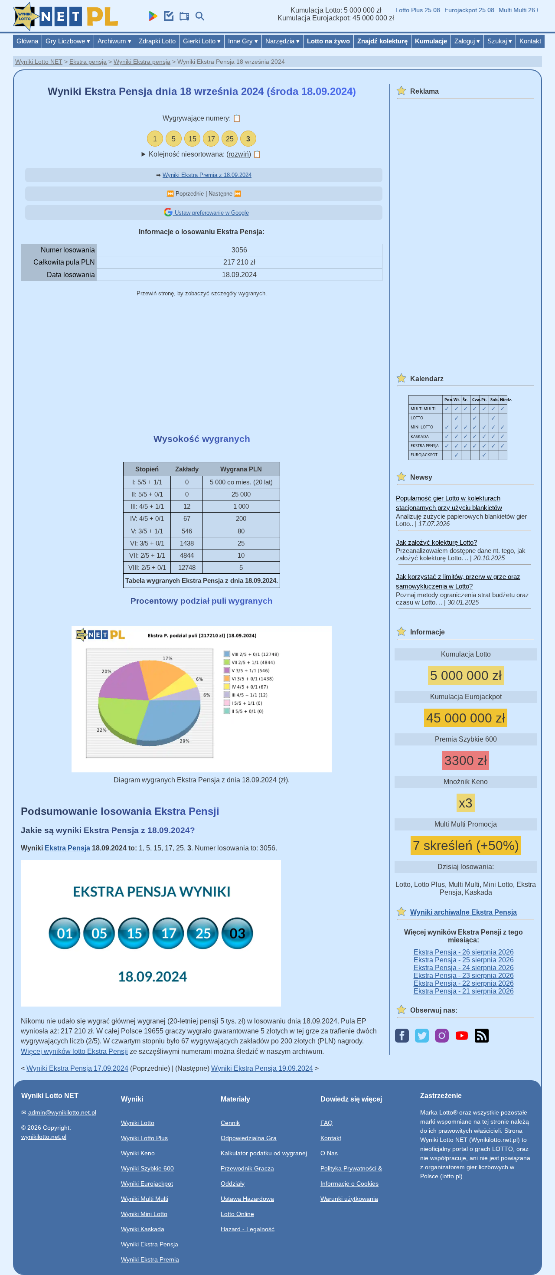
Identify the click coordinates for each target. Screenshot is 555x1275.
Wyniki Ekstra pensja (142, 61)
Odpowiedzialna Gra (249, 1137)
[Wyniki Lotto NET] (65, 29)
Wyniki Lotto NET (38, 61)
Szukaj (499, 41)
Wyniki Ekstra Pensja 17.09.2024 (77, 1068)
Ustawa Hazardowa (247, 1198)
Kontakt (530, 41)
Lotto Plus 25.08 (407, 10)
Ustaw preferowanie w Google (211, 212)
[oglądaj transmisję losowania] (182, 18)
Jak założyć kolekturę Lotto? (436, 542)
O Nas (329, 1153)
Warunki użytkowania (349, 1198)
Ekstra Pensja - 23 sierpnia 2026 (464, 975)
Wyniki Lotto (137, 1122)
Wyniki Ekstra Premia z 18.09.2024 (207, 175)
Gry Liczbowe (68, 41)
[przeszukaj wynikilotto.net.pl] (198, 18)
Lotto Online (237, 1213)
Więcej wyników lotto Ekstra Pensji (74, 1051)
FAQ (326, 1122)
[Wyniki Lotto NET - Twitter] (422, 1036)
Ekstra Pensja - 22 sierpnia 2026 (464, 983)
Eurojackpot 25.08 (459, 10)
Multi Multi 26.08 (510, 10)
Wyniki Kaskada (142, 1229)
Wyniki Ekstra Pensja (149, 1244)
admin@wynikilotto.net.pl (62, 1112)
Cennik (230, 1122)
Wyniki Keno (138, 1153)
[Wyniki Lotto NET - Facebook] (402, 1036)
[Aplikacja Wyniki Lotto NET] (151, 18)
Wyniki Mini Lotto (144, 1213)
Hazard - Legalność (247, 1229)
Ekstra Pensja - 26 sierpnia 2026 (464, 952)
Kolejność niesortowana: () (205, 154)
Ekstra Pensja (67, 848)
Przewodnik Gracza (247, 1168)
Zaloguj (467, 41)
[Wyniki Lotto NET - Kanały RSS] (482, 1036)
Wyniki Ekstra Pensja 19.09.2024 (262, 1068)
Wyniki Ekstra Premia (150, 1259)
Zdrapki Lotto (157, 41)
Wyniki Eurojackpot (147, 1183)
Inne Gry (243, 41)
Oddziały (233, 1183)
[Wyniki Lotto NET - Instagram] (442, 1036)
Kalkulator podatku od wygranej (264, 1153)
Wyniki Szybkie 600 (147, 1168)
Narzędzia (282, 41)
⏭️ (237, 193)
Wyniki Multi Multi (144, 1198)
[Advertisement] (201, 366)
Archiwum (114, 41)
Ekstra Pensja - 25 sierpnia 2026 (464, 960)
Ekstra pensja (88, 61)
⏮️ (170, 193)
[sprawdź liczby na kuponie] (166, 18)
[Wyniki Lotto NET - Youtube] (462, 1036)
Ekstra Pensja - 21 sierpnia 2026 (464, 991)
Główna (27, 41)
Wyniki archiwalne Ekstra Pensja (463, 912)
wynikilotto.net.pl (43, 1136)
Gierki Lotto (202, 41)
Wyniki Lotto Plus (144, 1137)
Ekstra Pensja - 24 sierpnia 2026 (464, 967)
